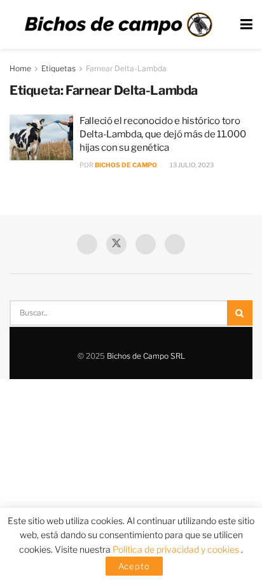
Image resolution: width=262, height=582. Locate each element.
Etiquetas (58, 68)
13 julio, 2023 (191, 165)
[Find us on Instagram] (175, 244)
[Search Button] (239, 313)
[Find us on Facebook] (87, 244)
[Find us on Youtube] (145, 244)
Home (20, 68)
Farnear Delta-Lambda (126, 68)
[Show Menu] (246, 24)
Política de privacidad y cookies (177, 549)
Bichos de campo (126, 165)
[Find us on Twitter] (116, 244)
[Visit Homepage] (118, 25)
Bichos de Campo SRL (146, 356)
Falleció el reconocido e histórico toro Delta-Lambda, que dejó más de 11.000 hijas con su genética (162, 134)
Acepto (134, 566)
